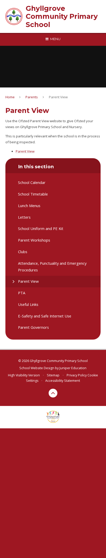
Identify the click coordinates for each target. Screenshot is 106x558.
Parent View (58, 97)
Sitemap (53, 375)
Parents (31, 97)
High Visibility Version (24, 375)
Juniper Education (72, 368)
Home (10, 97)
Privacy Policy (77, 375)
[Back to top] (53, 393)
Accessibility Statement (62, 380)
